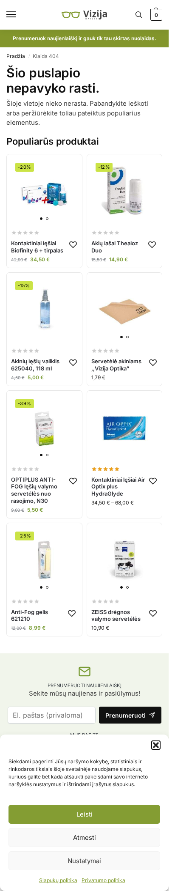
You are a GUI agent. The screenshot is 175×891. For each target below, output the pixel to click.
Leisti (84, 814)
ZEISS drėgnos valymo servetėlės (116, 615)
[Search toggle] (139, 15)
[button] (156, 745)
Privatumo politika (103, 880)
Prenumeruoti (125, 715)
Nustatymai (84, 861)
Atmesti (84, 837)
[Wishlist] (73, 244)
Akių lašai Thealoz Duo (114, 247)
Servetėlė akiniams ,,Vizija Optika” (116, 365)
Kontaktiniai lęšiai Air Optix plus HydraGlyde (118, 486)
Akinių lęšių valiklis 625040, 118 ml (35, 365)
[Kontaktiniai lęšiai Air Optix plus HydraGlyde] (124, 428)
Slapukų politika (58, 880)
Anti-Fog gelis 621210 (29, 615)
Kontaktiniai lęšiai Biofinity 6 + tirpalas (37, 247)
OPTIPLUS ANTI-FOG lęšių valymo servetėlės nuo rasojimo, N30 (34, 490)
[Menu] (19, 14)
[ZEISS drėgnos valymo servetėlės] (124, 560)
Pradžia (15, 56)
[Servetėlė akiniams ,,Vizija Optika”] (124, 310)
